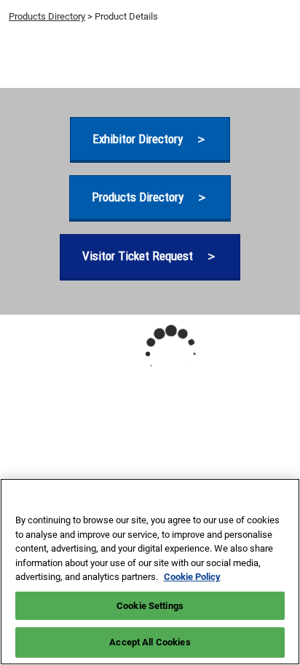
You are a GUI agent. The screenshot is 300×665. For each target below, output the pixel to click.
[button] (150, 139)
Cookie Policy (192, 576)
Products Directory (47, 16)
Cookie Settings (150, 605)
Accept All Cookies (149, 642)
